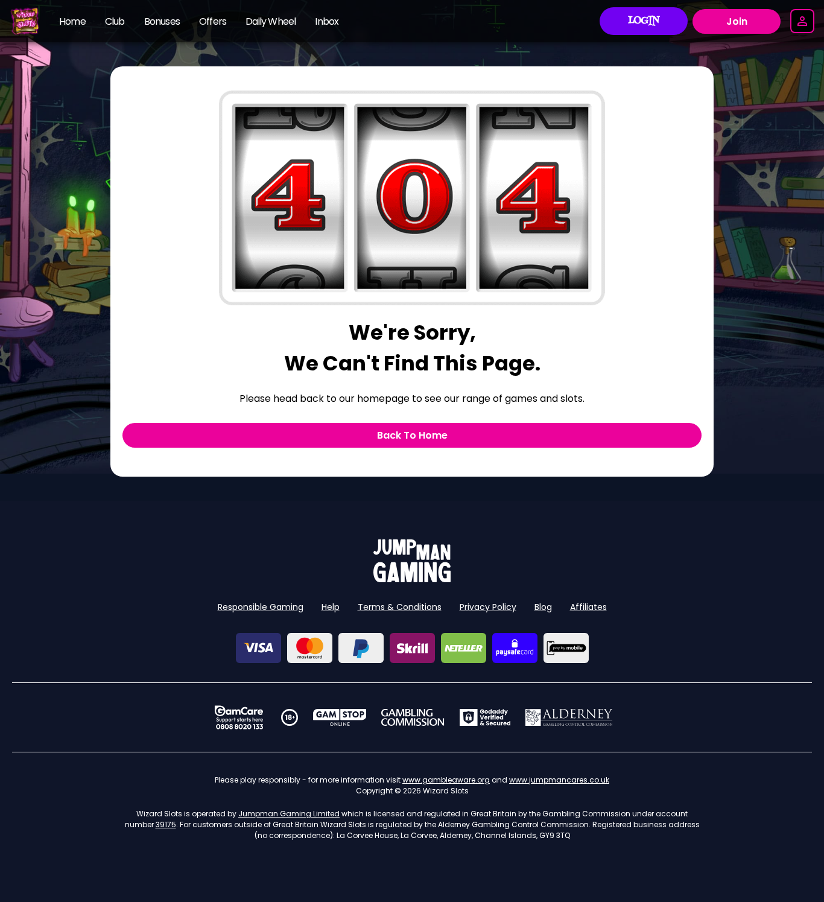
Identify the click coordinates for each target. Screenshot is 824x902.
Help (331, 607)
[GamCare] (239, 717)
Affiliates (588, 607)
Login (644, 21)
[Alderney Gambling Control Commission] (569, 717)
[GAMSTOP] (340, 717)
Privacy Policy (488, 607)
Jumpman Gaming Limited (289, 813)
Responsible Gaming (260, 607)
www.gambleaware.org (446, 780)
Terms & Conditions (400, 607)
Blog (543, 607)
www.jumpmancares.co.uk (559, 780)
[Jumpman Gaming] (412, 579)
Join (736, 21)
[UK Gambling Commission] (412, 717)
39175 (166, 824)
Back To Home (412, 435)
